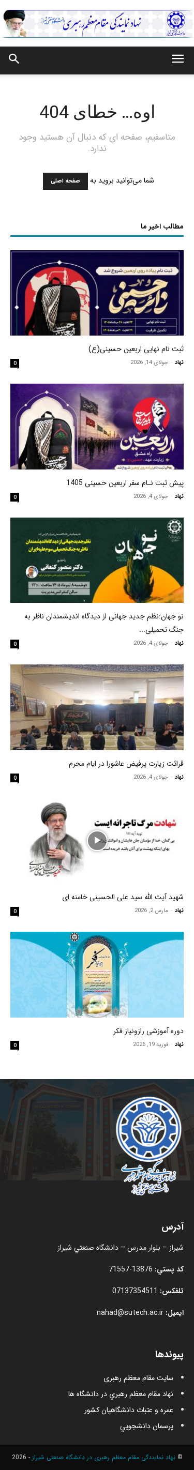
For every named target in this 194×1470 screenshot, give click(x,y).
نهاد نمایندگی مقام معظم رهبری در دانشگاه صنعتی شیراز (103, 1457)
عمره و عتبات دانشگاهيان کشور (128, 1410)
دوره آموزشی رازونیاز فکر (148, 1031)
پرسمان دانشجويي (146, 1426)
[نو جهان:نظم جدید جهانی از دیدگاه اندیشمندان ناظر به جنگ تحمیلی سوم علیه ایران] (97, 560)
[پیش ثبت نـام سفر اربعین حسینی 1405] (97, 426)
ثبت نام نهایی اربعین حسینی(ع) (136, 349)
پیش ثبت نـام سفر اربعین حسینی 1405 (125, 483)
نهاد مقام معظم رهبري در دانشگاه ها (120, 1394)
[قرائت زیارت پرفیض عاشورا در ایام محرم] (97, 707)
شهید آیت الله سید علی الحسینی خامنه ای (123, 897)
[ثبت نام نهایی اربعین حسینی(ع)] (97, 293)
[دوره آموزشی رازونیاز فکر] (97, 974)
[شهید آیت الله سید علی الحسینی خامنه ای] (97, 841)
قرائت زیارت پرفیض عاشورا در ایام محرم (126, 763)
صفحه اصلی (65, 181)
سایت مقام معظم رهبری (138, 1378)
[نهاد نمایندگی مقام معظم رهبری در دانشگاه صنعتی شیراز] (97, 23)
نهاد (179, 362)
